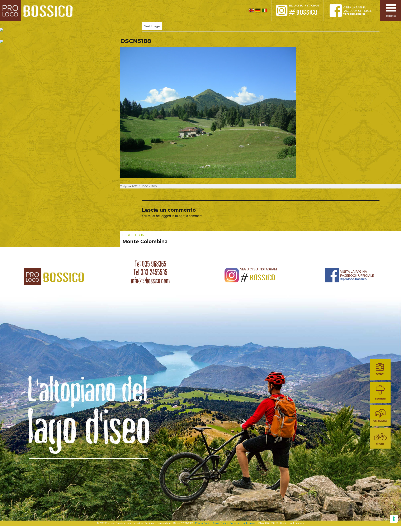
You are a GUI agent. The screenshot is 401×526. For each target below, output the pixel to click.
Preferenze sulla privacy (243, 523)
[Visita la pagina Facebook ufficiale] (354, 10)
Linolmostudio (296, 523)
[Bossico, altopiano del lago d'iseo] (38, 10)
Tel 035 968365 (150, 263)
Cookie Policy (220, 523)
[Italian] (264, 10)
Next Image (152, 26)
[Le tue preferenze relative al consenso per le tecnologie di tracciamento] (394, 519)
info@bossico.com (150, 280)
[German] (257, 10)
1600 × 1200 (149, 186)
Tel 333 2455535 (150, 272)
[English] (251, 10)
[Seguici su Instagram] (302, 10)
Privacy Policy (203, 523)
